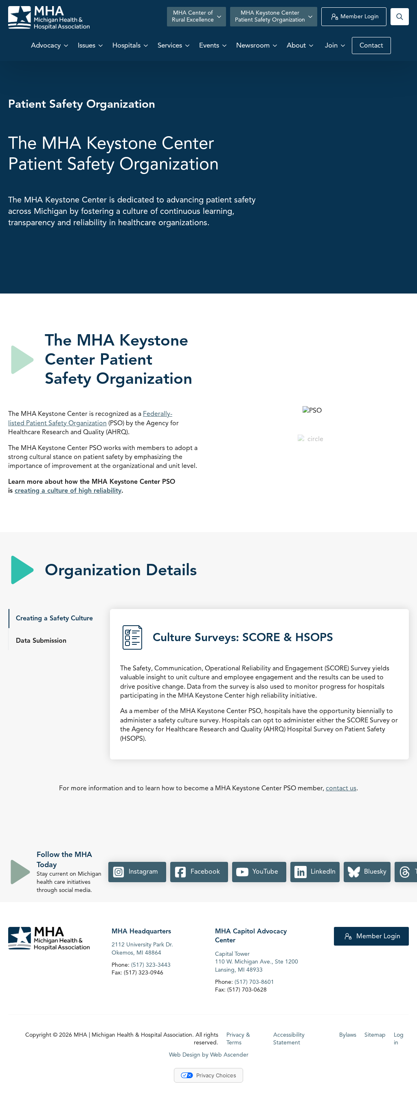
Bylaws (347, 1034)
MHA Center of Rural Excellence (193, 16)
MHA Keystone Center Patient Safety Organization (270, 16)
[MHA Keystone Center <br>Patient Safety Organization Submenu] (311, 16)
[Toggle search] (400, 16)
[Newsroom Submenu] (276, 45)
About (296, 45)
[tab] (54, 618)
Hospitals (126, 45)
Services (170, 45)
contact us (341, 788)
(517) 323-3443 (151, 964)
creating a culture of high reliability (68, 491)
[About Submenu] (312, 45)
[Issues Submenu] (101, 45)
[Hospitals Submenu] (146, 45)
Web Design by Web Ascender (208, 1054)
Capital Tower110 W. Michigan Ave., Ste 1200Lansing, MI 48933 (256, 961)
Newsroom (253, 45)
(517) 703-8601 (254, 981)
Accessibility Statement (289, 1038)
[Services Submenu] (188, 45)
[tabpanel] (259, 688)
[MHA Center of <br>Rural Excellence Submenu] (220, 16)
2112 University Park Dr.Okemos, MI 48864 (142, 948)
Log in (399, 1038)
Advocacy (46, 45)
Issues (86, 45)
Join (331, 45)
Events (209, 45)
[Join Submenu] (344, 45)
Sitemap (375, 1034)
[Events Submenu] (225, 45)
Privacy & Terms (238, 1038)
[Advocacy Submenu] (67, 45)
